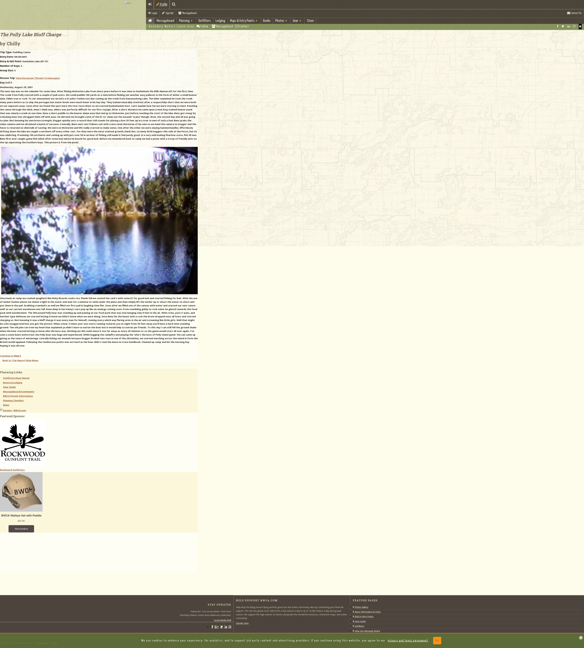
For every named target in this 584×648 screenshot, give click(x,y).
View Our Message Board (367, 630)
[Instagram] (574, 26)
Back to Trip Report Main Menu (20, 360)
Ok (437, 640)
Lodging (220, 21)
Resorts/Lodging (12, 382)
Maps (6, 404)
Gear (295, 21)
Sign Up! (169, 13)
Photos (279, 21)
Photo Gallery (361, 607)
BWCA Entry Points (364, 616)
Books (267, 21)
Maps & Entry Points (242, 21)
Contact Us (576, 13)
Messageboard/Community (18, 391)
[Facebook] (557, 26)
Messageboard (189, 13)
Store (310, 21)
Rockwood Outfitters (12, 469)
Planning (184, 21)
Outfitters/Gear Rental (16, 377)
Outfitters (204, 21)
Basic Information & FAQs (367, 611)
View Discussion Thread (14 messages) (38, 78)
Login (154, 13)
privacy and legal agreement (408, 640)
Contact (244, 26)
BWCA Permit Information (18, 395)
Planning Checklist (13, 400)
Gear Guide (9, 386)
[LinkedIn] (568, 26)
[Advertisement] (23, 551)
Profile (163, 4)
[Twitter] (562, 26)
